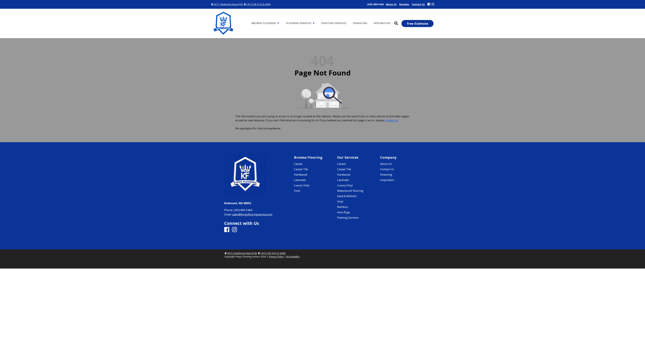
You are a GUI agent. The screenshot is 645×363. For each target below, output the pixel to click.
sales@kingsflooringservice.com (252, 214)
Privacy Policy (276, 256)
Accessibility (292, 256)
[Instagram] (433, 4)
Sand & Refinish (347, 196)
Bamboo (342, 207)
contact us (391, 120)
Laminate (300, 180)
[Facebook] (428, 4)
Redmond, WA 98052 (237, 203)
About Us (386, 164)
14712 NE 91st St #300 (258, 4)
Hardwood (300, 174)
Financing (386, 174)
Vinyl (297, 190)
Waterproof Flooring (350, 190)
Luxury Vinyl (301, 185)
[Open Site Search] (396, 23)
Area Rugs (343, 212)
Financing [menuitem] (360, 23)
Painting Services (348, 217)
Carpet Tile (301, 169)
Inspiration (387, 180)
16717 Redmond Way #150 (228, 4)
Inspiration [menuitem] (382, 23)
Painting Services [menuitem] (333, 23)
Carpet (298, 164)
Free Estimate (417, 24)
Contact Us (387, 169)
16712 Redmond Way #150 (242, 253)
